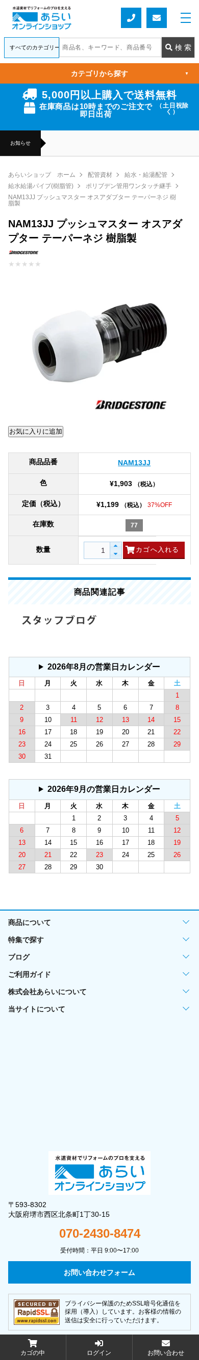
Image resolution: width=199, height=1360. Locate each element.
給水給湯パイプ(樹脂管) (40, 186)
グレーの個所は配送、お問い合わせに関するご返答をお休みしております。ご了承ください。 (97, 669)
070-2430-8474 (99, 1234)
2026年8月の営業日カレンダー (103, 666)
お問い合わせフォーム (156, 18)
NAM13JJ (134, 463)
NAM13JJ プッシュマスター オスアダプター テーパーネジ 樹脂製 (92, 200)
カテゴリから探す (130, 73)
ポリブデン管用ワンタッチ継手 (128, 186)
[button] (115, 546)
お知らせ (20, 143)
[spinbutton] (101, 550)
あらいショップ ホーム (42, 174)
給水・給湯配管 (146, 174)
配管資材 (100, 174)
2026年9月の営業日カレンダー (103, 789)
